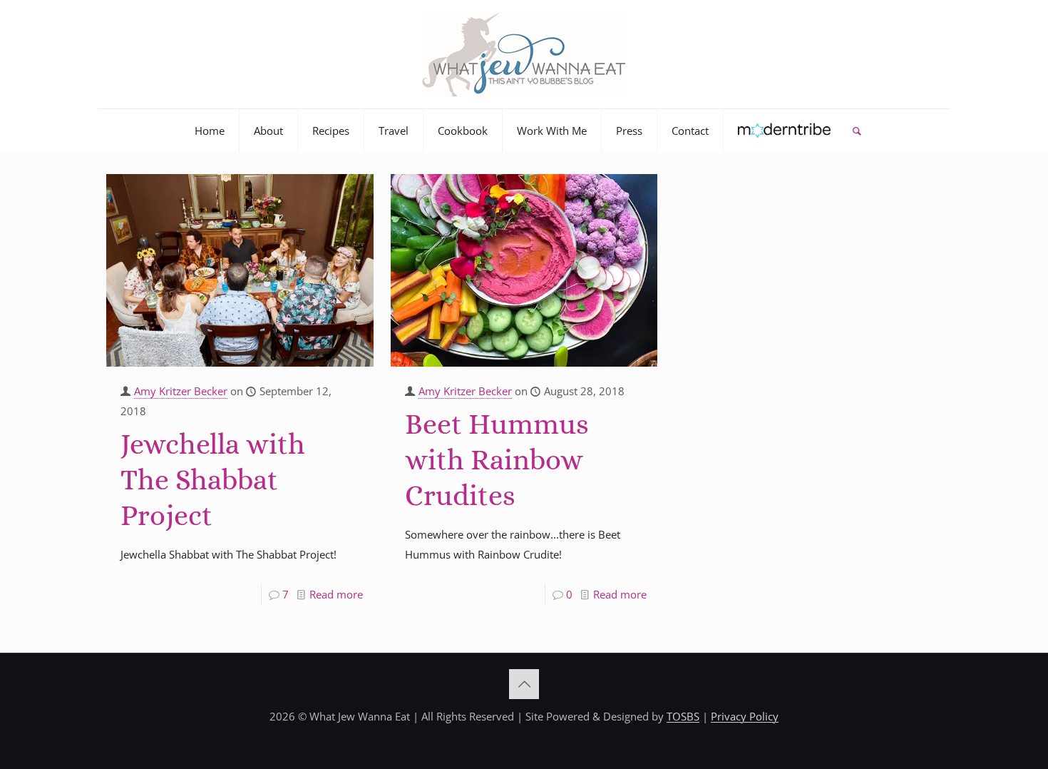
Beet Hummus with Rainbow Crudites (497, 459)
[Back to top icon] (524, 684)
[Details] (353, 214)
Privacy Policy (745, 716)
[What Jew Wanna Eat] (524, 54)
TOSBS (683, 716)
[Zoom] (353, 190)
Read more (336, 594)
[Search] (857, 130)
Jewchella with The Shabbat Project (212, 479)
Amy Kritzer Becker (180, 391)
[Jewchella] (240, 270)
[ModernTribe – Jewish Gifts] (785, 130)
